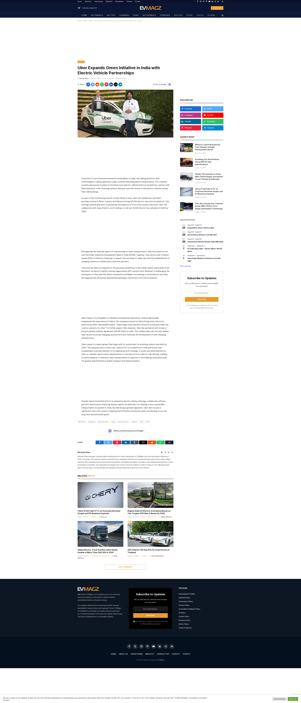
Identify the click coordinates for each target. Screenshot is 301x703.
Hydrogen (165, 15)
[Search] (222, 15)
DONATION (217, 8)
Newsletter (119, 1)
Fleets (200, 15)
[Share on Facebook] (88, 84)
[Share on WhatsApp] (102, 84)
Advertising (99, 1)
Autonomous (149, 15)
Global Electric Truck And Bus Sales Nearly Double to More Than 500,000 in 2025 (98, 551)
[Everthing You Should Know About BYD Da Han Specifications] (186, 162)
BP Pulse (82, 422)
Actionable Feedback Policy (189, 609)
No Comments (109, 78)
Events (137, 1)
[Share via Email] (116, 84)
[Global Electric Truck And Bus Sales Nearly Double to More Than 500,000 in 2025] (100, 534)
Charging (124, 15)
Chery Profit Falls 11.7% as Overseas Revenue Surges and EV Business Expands (99, 512)
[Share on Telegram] (120, 84)
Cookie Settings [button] (279, 699)
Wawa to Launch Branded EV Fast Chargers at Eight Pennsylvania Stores (207, 147)
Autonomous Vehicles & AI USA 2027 (202, 235)
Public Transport (148, 517)
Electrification (103, 422)
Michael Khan (84, 78)
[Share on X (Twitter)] (93, 84)
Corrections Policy (186, 601)
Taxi (141, 422)
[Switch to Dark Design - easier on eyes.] (222, 1)
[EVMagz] (150, 8)
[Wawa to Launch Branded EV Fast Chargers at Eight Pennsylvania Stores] (186, 147)
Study (190, 15)
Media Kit (109, 1)
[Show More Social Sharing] (125, 84)
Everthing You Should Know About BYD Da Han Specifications (207, 162)
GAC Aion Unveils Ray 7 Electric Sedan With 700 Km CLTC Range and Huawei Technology (209, 206)
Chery (93, 517)
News (85, 21)
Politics (178, 15)
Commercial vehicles (100, 556)
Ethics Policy (184, 624)
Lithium (134, 422)
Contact (129, 1)
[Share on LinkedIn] (111, 84)
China (136, 15)
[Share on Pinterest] (107, 84)
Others (211, 15)
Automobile (97, 15)
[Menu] (79, 8)
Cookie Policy (184, 616)
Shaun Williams (166, 517)
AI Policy (182, 613)
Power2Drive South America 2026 (201, 228)
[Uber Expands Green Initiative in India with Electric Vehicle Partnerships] (125, 137)
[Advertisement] (148, 43)
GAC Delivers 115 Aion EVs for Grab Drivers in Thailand (148, 551)
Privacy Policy (200, 308)
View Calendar (185, 266)
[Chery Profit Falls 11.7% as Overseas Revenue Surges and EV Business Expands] (100, 495)
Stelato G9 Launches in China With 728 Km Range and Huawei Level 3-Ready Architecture (209, 176)
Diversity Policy (184, 620)
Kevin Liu (104, 517)
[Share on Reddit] (97, 84)
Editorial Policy (184, 598)
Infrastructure (123, 422)
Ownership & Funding (187, 594)
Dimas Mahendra (157, 556)
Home (80, 1)
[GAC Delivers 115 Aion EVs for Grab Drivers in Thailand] (150, 534)
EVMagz (161, 660)
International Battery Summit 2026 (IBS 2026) (205, 241)
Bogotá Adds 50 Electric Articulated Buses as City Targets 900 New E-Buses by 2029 (149, 512)
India (113, 422)
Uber (148, 422)
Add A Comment (125, 567)
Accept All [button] (293, 699)
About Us (88, 1)
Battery (111, 15)
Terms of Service (185, 628)
